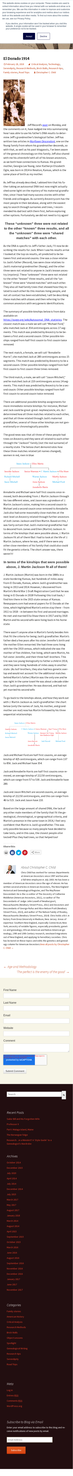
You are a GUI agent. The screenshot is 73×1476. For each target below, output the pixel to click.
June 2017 (12, 1284)
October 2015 (14, 1242)
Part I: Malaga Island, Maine (20, 1129)
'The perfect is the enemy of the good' (42, 972)
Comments (14, 1400)
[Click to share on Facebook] (12, 852)
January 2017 (13, 1279)
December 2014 (15, 1189)
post (45, 125)
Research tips (56, 68)
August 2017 (13, 1210)
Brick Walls (42, 68)
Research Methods (26, 68)
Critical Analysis (39, 64)
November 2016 (15, 1268)
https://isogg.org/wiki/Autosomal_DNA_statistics (32, 319)
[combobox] (34, 1094)
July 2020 (11, 1173)
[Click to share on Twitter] (18, 852)
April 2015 (12, 1231)
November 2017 (15, 1289)
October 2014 (14, 1162)
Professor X (13, 1124)
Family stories (10, 72)
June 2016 (12, 1252)
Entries (12, 1395)
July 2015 (11, 1194)
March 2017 (12, 1199)
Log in (10, 1390)
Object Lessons (15, 1337)
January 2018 (13, 1215)
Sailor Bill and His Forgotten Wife (23, 1118)
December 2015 (15, 1167)
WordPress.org (14, 1406)
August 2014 (13, 1226)
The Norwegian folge (17, 1134)
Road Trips (24, 72)
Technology (54, 64)
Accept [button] (29, 36)
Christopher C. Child (46, 72)
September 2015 (15, 1236)
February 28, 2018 (15, 64)
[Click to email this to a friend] (6, 852)
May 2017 (11, 1204)
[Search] (64, 1095)
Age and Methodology (20, 966)
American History (15, 1316)
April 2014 (12, 1178)
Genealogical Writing (17, 1348)
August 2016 (13, 1257)
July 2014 (11, 1183)
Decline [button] (43, 36)
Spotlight (11, 1343)
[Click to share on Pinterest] (25, 852)
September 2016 (15, 1263)
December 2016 (15, 1273)
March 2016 (12, 1247)
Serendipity (9, 68)
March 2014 (12, 1220)
